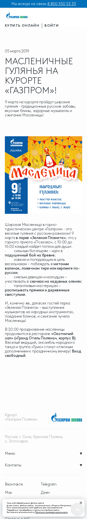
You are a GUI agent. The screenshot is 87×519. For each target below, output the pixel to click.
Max (8, 492)
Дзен (45, 492)
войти (51, 26)
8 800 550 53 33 (61, 3)
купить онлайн (22, 26)
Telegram (49, 484)
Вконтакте (14, 484)
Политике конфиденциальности (51, 512)
